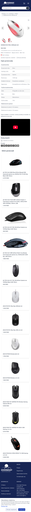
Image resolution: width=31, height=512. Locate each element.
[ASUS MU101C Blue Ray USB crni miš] (15, 320)
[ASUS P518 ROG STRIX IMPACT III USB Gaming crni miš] (15, 443)
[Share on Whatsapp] (13, 146)
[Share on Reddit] (11, 146)
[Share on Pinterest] (9, 146)
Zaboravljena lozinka (22, 473)
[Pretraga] (27, 8)
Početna (4, 13)
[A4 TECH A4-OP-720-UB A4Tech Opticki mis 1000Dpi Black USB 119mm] (15, 270)
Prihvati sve (22, 509)
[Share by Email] (18, 146)
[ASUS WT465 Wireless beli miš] (15, 344)
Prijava (18, 468)
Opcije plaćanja (5, 491)
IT (7, 13)
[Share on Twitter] (4, 146)
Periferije (11, 13)
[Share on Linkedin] (6, 146)
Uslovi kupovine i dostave (7, 488)
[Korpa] (24, 3)
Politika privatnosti (6, 493)
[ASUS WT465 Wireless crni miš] (15, 368)
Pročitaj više (4, 506)
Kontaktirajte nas (21, 476)
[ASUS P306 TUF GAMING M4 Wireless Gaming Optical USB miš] (15, 392)
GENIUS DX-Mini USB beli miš (10, 15)
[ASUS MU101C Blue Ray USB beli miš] (15, 296)
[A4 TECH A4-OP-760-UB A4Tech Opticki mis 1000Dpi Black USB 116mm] (15, 217)
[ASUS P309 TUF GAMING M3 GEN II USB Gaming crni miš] (15, 417)
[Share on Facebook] (2, 146)
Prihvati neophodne (11, 509)
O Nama (3, 485)
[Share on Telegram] (16, 146)
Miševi (16, 13)
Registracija (20, 470)
